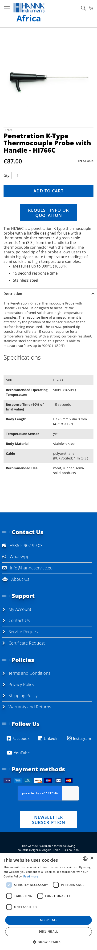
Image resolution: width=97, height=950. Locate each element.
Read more (30, 876)
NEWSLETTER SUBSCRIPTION (48, 819)
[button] (48, 942)
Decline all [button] (48, 932)
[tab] (48, 293)
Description (13, 293)
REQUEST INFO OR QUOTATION (48, 212)
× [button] (91, 858)
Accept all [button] (48, 920)
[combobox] (85, 858)
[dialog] (48, 901)
